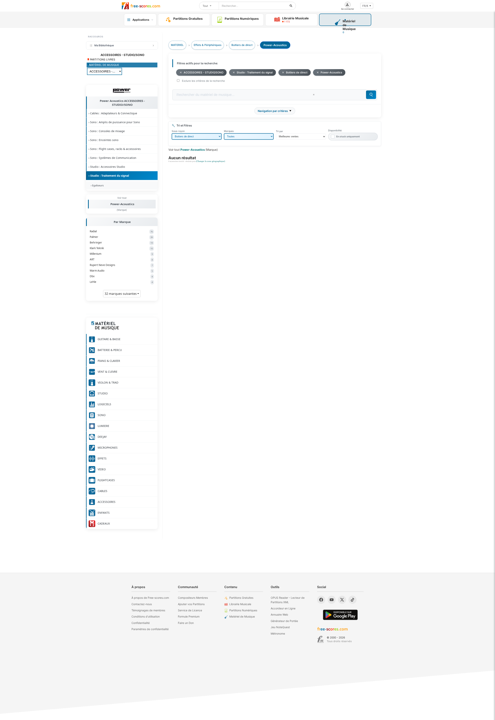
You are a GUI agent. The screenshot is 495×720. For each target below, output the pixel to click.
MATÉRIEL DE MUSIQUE (104, 64)
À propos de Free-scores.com (150, 597)
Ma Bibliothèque (104, 45)
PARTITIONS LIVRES (102, 59)
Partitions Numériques (243, 610)
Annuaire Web (279, 614)
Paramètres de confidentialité (150, 629)
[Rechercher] (291, 6)
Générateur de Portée (284, 621)
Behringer (121, 242)
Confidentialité (140, 623)
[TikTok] (352, 600)
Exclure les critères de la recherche (203, 80)
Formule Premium (189, 616)
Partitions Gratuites (241, 597)
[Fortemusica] (320, 639)
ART (121, 259)
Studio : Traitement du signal (255, 72)
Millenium (121, 253)
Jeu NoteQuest (280, 627)
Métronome (278, 633)
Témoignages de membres (148, 610)
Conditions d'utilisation (145, 616)
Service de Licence (190, 610)
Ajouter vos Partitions (191, 604)
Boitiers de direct (296, 72)
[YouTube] (332, 600)
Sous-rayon (178, 131)
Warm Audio (121, 270)
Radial (121, 231)
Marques (229, 131)
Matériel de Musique (242, 616)
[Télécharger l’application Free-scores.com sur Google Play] (340, 615)
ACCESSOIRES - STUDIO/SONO (203, 72)
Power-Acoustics (122, 204)
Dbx (121, 276)
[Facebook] (321, 600)
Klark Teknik (121, 248)
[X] (342, 600)
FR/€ (365, 5)
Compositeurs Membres (193, 597)
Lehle (121, 282)
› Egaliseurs (97, 185)
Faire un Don (186, 623)
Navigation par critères (273, 111)
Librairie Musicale (240, 604)
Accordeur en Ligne (283, 608)
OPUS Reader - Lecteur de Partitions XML (288, 600)
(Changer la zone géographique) (210, 161)
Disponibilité (335, 130)
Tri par (279, 131)
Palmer (121, 237)
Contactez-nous (141, 604)
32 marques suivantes (121, 294)
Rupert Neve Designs (121, 265)
